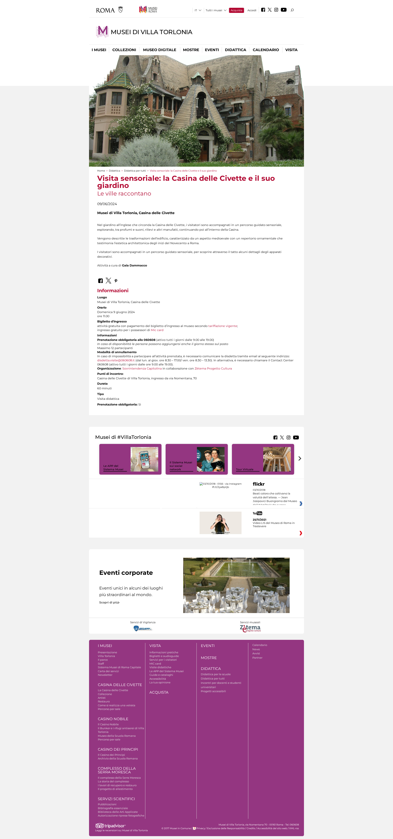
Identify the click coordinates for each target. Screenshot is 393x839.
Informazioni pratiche (163, 652)
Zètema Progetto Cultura (213, 368)
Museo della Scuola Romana (117, 735)
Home (101, 170)
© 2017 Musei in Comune (176, 828)
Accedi (251, 10)
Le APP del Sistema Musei (113, 467)
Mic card (157, 330)
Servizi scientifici (116, 799)
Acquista (236, 10)
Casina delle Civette (120, 685)
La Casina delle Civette (113, 690)
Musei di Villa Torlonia (151, 32)
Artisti (102, 697)
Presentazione (107, 652)
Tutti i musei (214, 10)
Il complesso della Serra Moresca (119, 777)
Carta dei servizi (108, 671)
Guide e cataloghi (161, 674)
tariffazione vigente (222, 326)
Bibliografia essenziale (113, 808)
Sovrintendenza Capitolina (142, 368)
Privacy (200, 828)
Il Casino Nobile (108, 724)
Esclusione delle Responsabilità (226, 828)
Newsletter (105, 674)
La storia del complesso (113, 781)
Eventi (212, 50)
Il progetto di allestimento (115, 789)
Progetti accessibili (213, 691)
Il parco (103, 659)
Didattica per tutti (135, 170)
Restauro (104, 701)
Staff (101, 663)
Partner (257, 657)
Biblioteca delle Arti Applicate (118, 811)
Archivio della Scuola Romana (118, 758)
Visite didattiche (160, 667)
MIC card (155, 663)
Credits (251, 828)
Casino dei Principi (118, 749)
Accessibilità (157, 678)
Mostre (191, 50)
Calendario (266, 50)
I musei (99, 50)
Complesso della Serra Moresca (117, 770)
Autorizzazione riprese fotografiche (121, 815)
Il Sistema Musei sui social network (181, 466)
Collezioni (124, 50)
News (256, 649)
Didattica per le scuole (216, 674)
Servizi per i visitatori (163, 659)
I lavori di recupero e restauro (117, 785)
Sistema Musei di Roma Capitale (119, 667)
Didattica (235, 50)
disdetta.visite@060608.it (116, 360)
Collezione (105, 694)
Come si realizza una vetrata (116, 705)
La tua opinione (160, 682)
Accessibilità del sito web (272, 828)
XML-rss (294, 828)
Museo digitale (159, 50)
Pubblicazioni (107, 804)
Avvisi (256, 653)
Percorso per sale (109, 709)
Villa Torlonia (106, 656)
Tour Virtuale (244, 469)
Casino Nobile (113, 719)
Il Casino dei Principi (111, 754)
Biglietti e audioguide (164, 656)
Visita (291, 50)
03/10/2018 (275, 498)
